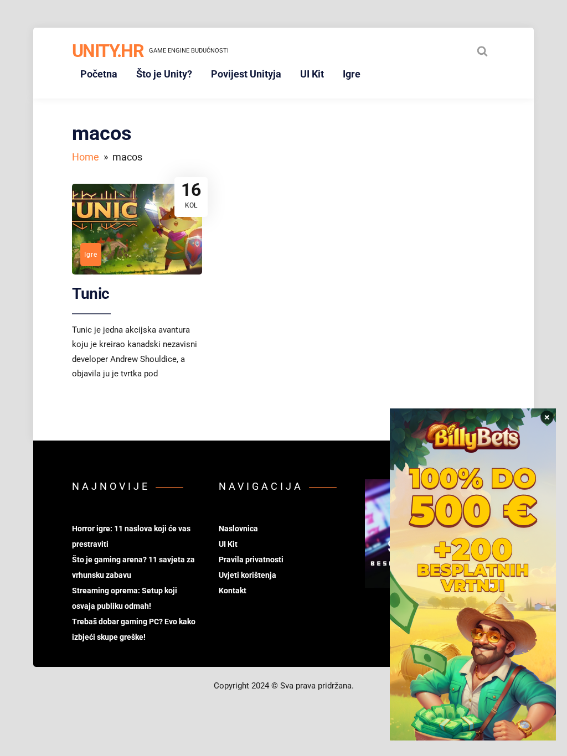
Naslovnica (238, 528)
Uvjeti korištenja (247, 575)
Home (85, 157)
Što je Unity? (164, 74)
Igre (351, 74)
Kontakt (232, 590)
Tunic (91, 293)
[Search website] (482, 51)
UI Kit (312, 74)
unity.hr (107, 50)
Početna (98, 74)
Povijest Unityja (246, 74)
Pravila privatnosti (251, 559)
